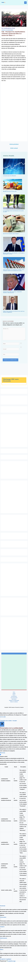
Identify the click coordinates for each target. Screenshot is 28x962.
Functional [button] (2, 905)
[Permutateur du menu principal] (25, 2)
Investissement (14, 696)
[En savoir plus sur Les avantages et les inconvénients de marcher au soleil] (14, 201)
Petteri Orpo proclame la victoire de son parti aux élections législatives (14, 312)
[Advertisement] (14, 97)
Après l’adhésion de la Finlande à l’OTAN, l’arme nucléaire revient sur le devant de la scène (13, 270)
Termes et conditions (14, 701)
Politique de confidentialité (14, 700)
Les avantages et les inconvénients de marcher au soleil (13, 211)
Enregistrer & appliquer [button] (5, 959)
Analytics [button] (2, 926)
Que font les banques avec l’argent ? (11, 233)
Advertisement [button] (3, 938)
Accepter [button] (15, 720)
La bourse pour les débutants (9, 175)
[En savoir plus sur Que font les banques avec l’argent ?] (14, 223)
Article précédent (14, 144)
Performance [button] (3, 917)
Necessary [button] (2, 752)
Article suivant (14, 148)
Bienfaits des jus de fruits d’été (9, 191)
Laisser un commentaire (7, 30)
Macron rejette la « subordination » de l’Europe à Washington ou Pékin (13, 253)
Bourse (14, 694)
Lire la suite (3, 716)
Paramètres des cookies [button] (6, 720)
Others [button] (1, 949)
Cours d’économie (14, 697)
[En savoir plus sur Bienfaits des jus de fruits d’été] (12, 184)
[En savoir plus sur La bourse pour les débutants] (14, 166)
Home (14, 692)
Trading (14, 693)
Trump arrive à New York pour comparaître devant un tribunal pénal (12, 292)
